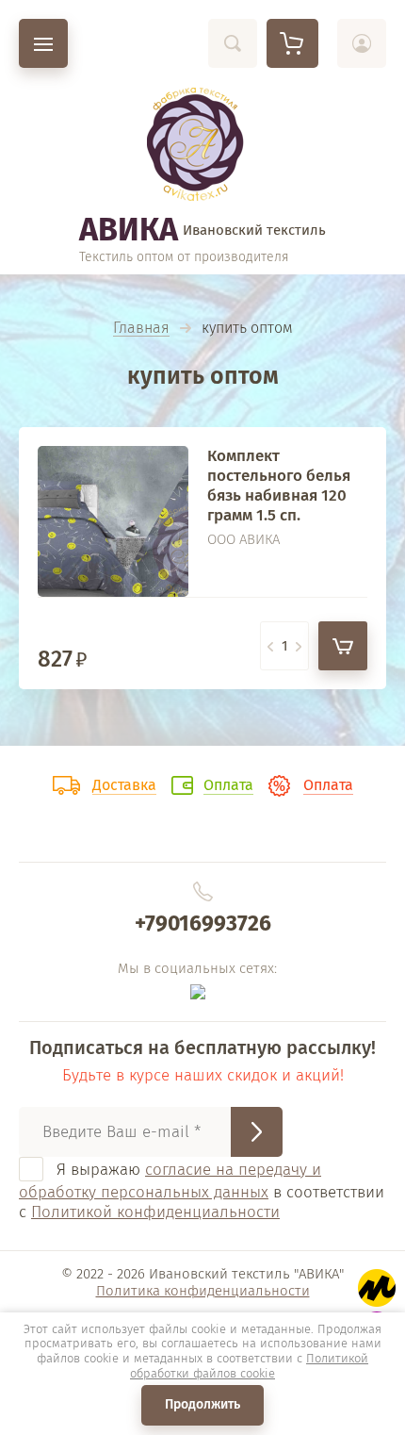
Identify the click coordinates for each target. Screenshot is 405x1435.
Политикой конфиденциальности (155, 1212)
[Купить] (342, 645)
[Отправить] (257, 1132)
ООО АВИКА (243, 539)
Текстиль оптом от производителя (184, 257)
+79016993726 (203, 923)
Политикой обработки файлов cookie (249, 1365)
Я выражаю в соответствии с (201, 1191)
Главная (141, 329)
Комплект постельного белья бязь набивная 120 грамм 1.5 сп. (278, 485)
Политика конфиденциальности (203, 1290)
